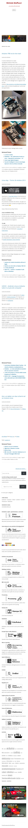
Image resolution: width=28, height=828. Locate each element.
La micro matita (8, 154)
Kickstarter (10, 300)
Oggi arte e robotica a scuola (11, 448)
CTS (7, 755)
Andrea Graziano (11, 297)
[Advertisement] (14, 23)
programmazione (9, 768)
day (5, 276)
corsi (21, 752)
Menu (14, 9)
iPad (15, 761)
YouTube (23, 499)
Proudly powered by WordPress (8, 825)
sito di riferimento (15, 409)
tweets (4, 781)
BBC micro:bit (5, 752)
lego (10, 763)
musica (15, 765)
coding (16, 752)
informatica (9, 761)
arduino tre (10, 169)
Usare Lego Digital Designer (11, 160)
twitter (9, 781)
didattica (10, 755)
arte (16, 748)
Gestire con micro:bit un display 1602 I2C (15, 266)
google (22, 758)
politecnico (11, 276)
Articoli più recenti (21, 468)
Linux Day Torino (13, 196)
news (19, 275)
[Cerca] (23, 473)
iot (13, 761)
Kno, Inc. (12, 436)
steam (10, 775)
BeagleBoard (16, 169)
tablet (8, 459)
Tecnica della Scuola (9, 778)
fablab (12, 758)
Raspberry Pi (20, 769)
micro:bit (5, 766)
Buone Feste (7, 450)
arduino (20, 167)
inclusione (4, 761)
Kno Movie (4, 436)
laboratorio (5, 763)
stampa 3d (4, 775)
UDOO (22, 295)
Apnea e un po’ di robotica (11, 446)
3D (2, 748)
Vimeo (17, 436)
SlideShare (10, 501)
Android (8, 385)
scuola (20, 772)
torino (15, 276)
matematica (22, 763)
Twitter (13, 499)
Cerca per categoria (8, 492)
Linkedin (18, 499)
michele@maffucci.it (6, 506)
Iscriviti (22, 486)
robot (4, 772)
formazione (17, 758)
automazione (20, 748)
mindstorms (11, 765)
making (17, 763)
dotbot (19, 755)
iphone (18, 761)
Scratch (15, 772)
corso (3, 755)
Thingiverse (4, 501)
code (12, 752)
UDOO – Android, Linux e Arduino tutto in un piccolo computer (13, 287)
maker (13, 763)
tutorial (22, 778)
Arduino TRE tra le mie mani (11, 54)
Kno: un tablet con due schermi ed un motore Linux (13, 397)
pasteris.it (7, 440)
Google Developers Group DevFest (11, 239)
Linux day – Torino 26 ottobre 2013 (13, 180)
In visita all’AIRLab (9, 267)
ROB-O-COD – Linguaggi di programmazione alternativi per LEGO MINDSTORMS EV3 (14, 377)
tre (8, 171)
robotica (10, 772)
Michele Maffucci (14, 3)
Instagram (9, 499)
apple (5, 748)
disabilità (15, 755)
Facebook (4, 499)
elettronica (20, 383)
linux (6, 171)
